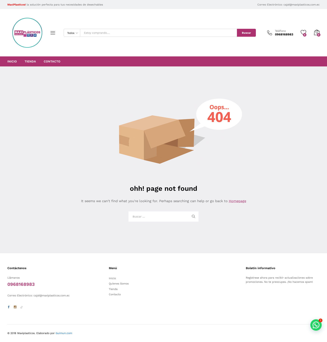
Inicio (12, 61)
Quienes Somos (119, 283)
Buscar (246, 32)
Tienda (30, 61)
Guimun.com (64, 333)
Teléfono (280, 30)
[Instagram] (15, 307)
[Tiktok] (21, 307)
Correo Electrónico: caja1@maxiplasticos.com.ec (288, 4)
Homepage (237, 201)
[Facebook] (8, 307)
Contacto (52, 61)
